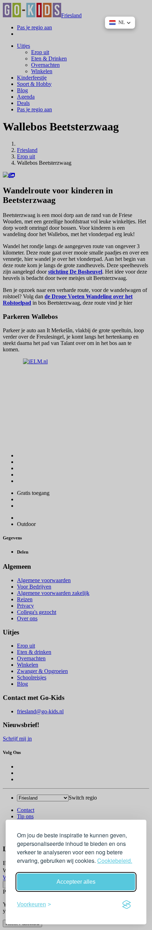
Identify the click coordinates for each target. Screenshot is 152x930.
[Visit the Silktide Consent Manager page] (126, 904)
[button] (120, 22)
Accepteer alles (76, 882)
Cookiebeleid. (114, 860)
